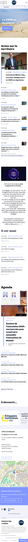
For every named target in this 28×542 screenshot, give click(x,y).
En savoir (6, 28)
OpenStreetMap (19, 486)
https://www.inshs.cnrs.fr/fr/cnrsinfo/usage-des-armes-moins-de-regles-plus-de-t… (14, 148)
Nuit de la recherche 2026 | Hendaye (14, 371)
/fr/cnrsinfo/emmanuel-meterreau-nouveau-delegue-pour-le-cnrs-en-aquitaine (14, 68)
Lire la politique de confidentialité (8, 535)
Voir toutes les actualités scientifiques (12, 155)
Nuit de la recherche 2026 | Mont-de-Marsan (14, 354)
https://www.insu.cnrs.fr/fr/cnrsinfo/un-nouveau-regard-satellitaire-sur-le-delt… (14, 107)
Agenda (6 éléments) (7, 389)
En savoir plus (6, 458)
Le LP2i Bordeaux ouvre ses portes (14, 380)
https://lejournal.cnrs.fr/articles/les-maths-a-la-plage (14, 249)
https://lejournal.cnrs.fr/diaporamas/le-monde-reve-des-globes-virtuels (14, 238)
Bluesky (9, 510)
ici (18, 224)
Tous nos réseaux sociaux (14, 513)
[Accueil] (14, 2)
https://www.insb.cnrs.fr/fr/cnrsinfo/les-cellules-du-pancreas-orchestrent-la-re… (14, 93)
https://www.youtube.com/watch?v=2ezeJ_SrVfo (14, 259)
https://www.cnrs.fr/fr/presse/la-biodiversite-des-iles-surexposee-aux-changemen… (14, 133)
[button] (14, 472)
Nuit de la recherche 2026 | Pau (14, 363)
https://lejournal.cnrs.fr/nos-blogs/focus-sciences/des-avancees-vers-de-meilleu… (14, 271)
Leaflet (13, 486)
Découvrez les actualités (10, 500)
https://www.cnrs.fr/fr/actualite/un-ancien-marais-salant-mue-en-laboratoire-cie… (14, 120)
